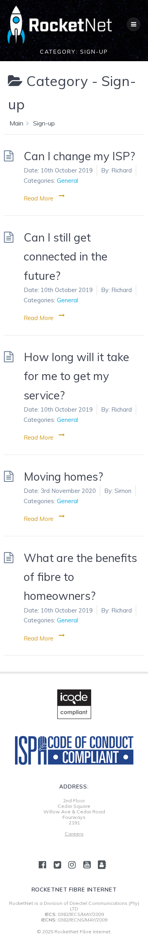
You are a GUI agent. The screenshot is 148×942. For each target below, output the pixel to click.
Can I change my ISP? (79, 156)
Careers (74, 834)
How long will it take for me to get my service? (76, 376)
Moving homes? (63, 476)
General (67, 180)
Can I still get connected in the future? (65, 256)
